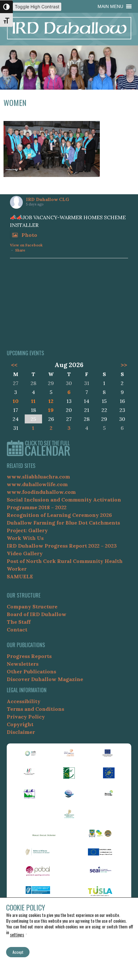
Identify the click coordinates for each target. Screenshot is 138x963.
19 (51, 410)
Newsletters (23, 664)
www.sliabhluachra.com (38, 476)
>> (124, 365)
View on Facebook (26, 245)
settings (17, 934)
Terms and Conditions (35, 709)
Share (20, 250)
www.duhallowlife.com (37, 484)
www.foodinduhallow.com (41, 492)
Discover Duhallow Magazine (45, 679)
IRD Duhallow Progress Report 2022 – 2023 (62, 545)
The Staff (18, 622)
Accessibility (23, 701)
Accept (18, 952)
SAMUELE (20, 576)
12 (50, 401)
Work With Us (25, 538)
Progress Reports (29, 656)
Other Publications (31, 671)
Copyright (20, 724)
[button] (110, 6)
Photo (29, 235)
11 (33, 401)
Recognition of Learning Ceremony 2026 (59, 515)
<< (14, 365)
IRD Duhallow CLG (47, 199)
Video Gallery (25, 553)
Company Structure (32, 606)
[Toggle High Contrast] (6, 6)
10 (16, 401)
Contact (17, 629)
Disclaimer (21, 732)
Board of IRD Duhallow (36, 614)
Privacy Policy (26, 716)
